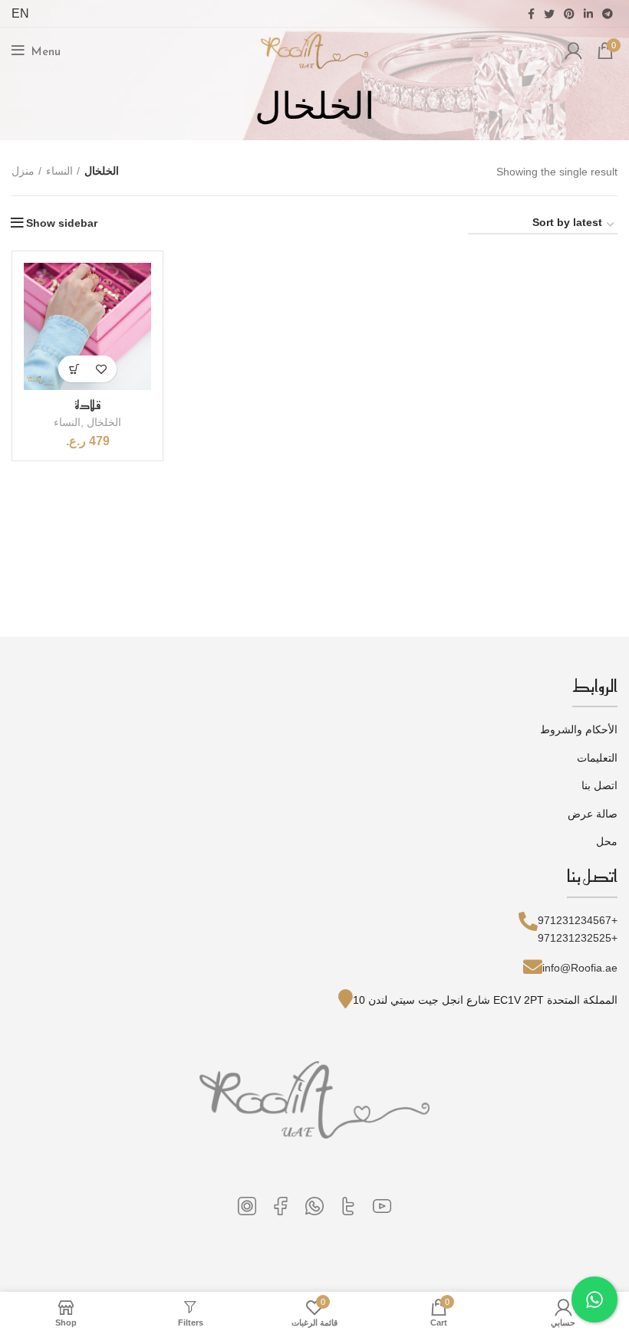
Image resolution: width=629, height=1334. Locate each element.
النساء (59, 171)
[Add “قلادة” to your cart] (74, 369)
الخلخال (104, 422)
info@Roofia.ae (579, 968)
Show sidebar (61, 223)
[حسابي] (573, 50)
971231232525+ (577, 938)
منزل (23, 171)
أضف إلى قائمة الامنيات (100, 369)
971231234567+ (577, 920)
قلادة (87, 404)
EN (20, 13)
